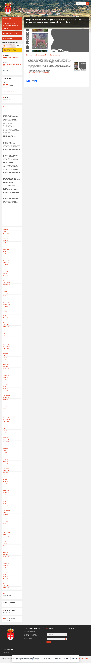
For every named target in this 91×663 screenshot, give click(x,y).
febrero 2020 (6, 339)
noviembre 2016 (6, 419)
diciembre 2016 (6, 417)
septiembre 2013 (6, 492)
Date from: (49, 632)
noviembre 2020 (6, 324)
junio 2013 (5, 497)
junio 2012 (5, 519)
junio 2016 (5, 430)
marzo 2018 (5, 388)
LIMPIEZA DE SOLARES (7, 61)
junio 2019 (5, 357)
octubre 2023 (6, 262)
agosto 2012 (5, 514)
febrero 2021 (6, 317)
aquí (32, 67)
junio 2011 (5, 543)
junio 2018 (5, 381)
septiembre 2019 (6, 351)
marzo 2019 (5, 362)
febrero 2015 (6, 461)
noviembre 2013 (6, 488)
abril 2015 (5, 457)
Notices (31, 25)
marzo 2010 (5, 576)
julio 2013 (5, 494)
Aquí (52, 64)
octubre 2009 (6, 587)
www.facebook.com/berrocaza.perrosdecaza (39, 72)
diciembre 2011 (6, 530)
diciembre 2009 (6, 583)
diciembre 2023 (6, 260)
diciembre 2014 (6, 466)
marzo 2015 (5, 459)
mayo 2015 (5, 455)
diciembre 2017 (6, 393)
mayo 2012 (5, 521)
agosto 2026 (5, 229)
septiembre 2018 (6, 375)
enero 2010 (5, 581)
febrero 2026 (6, 233)
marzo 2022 (5, 295)
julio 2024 (5, 253)
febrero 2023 (6, 275)
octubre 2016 (6, 421)
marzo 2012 (5, 525)
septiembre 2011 (6, 536)
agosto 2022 (5, 286)
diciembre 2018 (6, 368)
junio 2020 (5, 335)
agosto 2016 (5, 426)
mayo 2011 (5, 545)
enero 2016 (5, 437)
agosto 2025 (5, 240)
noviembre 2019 (6, 346)
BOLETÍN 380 (6, 87)
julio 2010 (5, 567)
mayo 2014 (5, 477)
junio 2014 (5, 474)
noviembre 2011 (6, 532)
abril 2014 (5, 479)
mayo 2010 (5, 572)
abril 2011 (5, 547)
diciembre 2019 (6, 344)
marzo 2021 (5, 315)
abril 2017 (5, 408)
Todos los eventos (50, 645)
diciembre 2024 (6, 247)
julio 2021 (5, 309)
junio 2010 (5, 570)
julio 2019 (5, 355)
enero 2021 (5, 320)
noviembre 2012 (6, 510)
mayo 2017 (5, 406)
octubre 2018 (6, 373)
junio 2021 (5, 311)
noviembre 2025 (6, 236)
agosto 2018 (5, 377)
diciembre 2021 (6, 302)
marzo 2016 (5, 435)
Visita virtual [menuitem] (81, 658)
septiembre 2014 (6, 472)
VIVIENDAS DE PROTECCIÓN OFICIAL (10, 57)
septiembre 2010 (6, 563)
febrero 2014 (6, 481)
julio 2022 (5, 289)
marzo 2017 (5, 410)
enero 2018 (5, 390)
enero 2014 (5, 483)
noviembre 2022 (6, 282)
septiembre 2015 (6, 446)
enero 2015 (5, 463)
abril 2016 (5, 432)
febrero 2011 (6, 552)
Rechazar (66, 658)
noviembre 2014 (6, 468)
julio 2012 (5, 516)
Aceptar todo (58, 658)
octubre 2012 (6, 512)
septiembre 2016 (6, 424)
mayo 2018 (5, 384)
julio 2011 (5, 541)
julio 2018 (5, 379)
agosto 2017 (5, 399)
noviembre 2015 (6, 441)
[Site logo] (8, 14)
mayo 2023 (5, 271)
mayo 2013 (5, 499)
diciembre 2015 (6, 439)
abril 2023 (5, 273)
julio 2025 (5, 242)
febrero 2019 (6, 364)
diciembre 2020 (6, 322)
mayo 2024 (5, 255)
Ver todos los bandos (8, 73)
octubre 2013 (6, 490)
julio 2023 (5, 267)
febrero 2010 (6, 578)
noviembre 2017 (6, 395)
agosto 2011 (5, 539)
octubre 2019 (6, 348)
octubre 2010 (6, 561)
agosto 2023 (5, 264)
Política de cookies (35, 659)
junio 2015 (5, 452)
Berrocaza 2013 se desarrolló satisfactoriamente (43, 55)
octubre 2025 (6, 238)
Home (27, 25)
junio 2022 (5, 291)
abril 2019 (5, 359)
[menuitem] (12, 18)
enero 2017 (5, 415)
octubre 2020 (6, 326)
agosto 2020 (5, 331)
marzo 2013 (5, 503)
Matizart (8, 659)
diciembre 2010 (6, 556)
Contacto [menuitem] (87, 658)
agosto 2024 (5, 251)
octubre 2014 (6, 470)
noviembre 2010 (6, 558)
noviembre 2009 (6, 585)
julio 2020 (5, 333)
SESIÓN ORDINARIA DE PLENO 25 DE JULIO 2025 (12, 65)
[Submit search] (87, 3)
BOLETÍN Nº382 (6, 80)
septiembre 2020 (6, 328)
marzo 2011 (5, 550)
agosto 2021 (5, 306)
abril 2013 (5, 501)
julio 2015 (5, 450)
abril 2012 (5, 523)
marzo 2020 (5, 337)
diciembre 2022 (6, 280)
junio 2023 (5, 269)
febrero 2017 (6, 412)
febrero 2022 (6, 297)
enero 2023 (5, 278)
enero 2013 (5, 505)
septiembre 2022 (6, 284)
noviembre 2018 (6, 370)
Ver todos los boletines (8, 91)
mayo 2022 (5, 293)
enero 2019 (5, 366)
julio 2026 (5, 231)
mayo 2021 (5, 313)
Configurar (74, 658)
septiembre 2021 (6, 304)
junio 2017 (5, 404)
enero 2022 (5, 300)
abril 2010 (5, 574)
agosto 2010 (5, 565)
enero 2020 (5, 342)
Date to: (48, 636)
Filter (48, 642)
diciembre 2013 (6, 485)
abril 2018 (5, 386)
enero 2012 (5, 528)
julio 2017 (5, 401)
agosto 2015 (5, 448)
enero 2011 (5, 554)
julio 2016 (5, 428)
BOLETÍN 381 (6, 84)
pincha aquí (62, 67)
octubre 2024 (6, 249)
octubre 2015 (6, 443)
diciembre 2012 (6, 508)
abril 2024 (5, 258)
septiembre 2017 (6, 397)
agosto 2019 (5, 353)
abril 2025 (5, 244)
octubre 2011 (6, 534)
